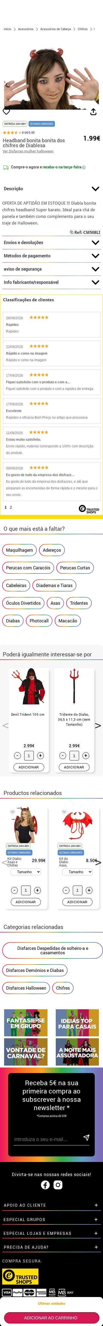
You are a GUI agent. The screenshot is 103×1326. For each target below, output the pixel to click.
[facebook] (45, 1185)
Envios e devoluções (23, 242)
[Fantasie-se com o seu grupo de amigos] (26, 1034)
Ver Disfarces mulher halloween (28, 151)
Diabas (13, 621)
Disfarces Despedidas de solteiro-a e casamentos (52, 950)
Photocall (39, 621)
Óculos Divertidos (23, 603)
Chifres (63, 988)
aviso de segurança (23, 269)
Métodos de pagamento (27, 256)
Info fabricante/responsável (31, 282)
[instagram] (57, 1185)
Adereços (52, 550)
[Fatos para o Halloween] (77, 1064)
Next (96, 722)
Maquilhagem (19, 550)
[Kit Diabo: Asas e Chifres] (11, 813)
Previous (3, 722)
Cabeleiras (16, 585)
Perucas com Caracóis (28, 568)
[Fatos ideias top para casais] (77, 1034)
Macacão (68, 621)
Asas (55, 603)
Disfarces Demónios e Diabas (35, 970)
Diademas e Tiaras (54, 585)
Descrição (13, 189)
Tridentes (79, 603)
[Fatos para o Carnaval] (26, 1064)
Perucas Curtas (75, 568)
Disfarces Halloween (26, 988)
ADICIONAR (29, 767)
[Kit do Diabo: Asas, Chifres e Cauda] (63, 813)
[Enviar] (86, 1138)
